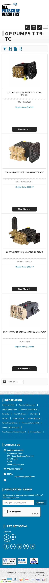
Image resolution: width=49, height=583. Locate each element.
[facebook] (6, 537)
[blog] (13, 537)
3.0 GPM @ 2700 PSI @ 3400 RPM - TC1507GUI (24, 252)
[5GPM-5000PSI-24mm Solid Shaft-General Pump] (24, 368)
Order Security (34, 418)
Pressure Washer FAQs (31, 423)
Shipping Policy (8, 405)
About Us (41, 575)
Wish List (33, 414)
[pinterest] (13, 546)
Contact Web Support (10, 427)
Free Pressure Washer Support (14, 432)
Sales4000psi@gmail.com (25, 476)
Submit (40, 502)
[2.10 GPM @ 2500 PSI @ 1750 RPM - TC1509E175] (24, 209)
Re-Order (5, 414)
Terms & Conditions (9, 423)
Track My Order (20, 414)
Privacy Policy (18, 418)
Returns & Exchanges (27, 405)
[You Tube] (19, 546)
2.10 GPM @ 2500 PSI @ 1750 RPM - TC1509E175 (24, 172)
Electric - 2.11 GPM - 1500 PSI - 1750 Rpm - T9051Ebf (24, 93)
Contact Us (11, 572)
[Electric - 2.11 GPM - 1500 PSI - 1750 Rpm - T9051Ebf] (24, 129)
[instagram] (26, 546)
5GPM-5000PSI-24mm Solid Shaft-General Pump (24, 332)
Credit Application (9, 409)
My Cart (5, 418)
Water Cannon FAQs (29, 409)
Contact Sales (35, 432)
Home (31, 575)
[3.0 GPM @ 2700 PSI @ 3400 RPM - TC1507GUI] (24, 289)
